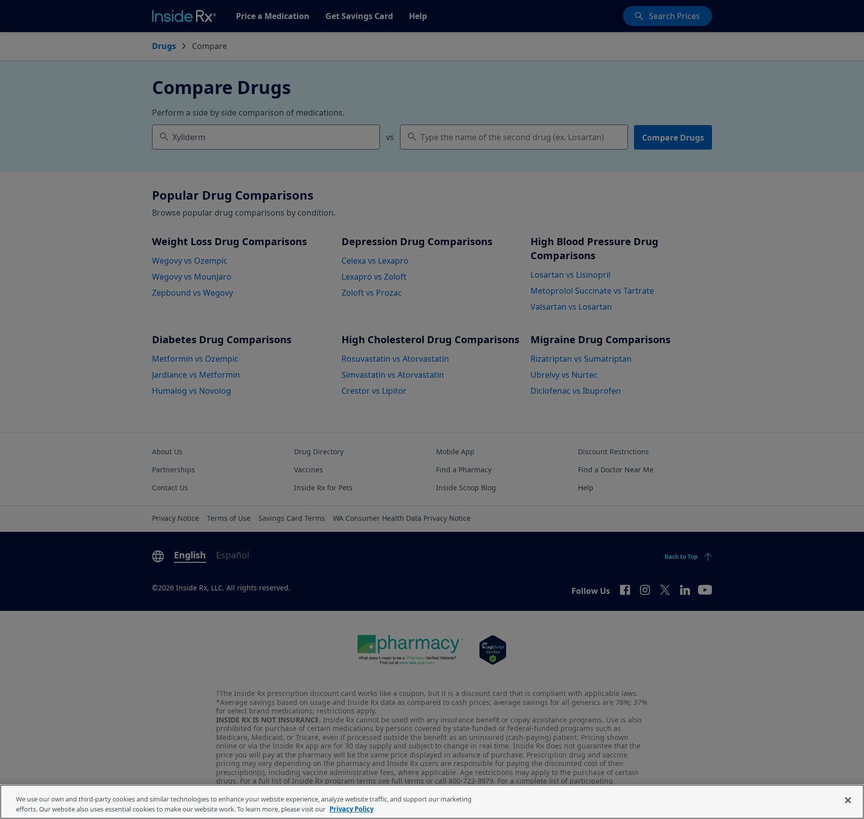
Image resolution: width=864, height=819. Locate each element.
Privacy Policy (352, 808)
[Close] (848, 800)
